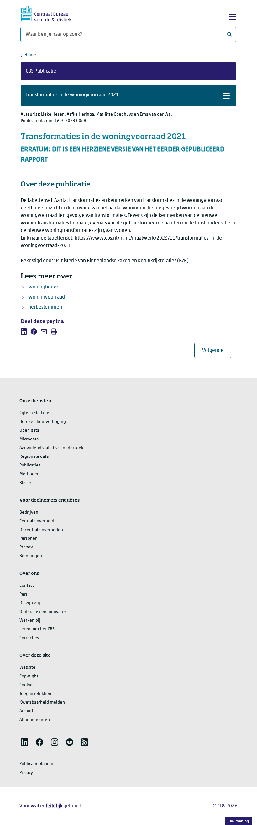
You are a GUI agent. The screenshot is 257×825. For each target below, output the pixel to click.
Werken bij (29, 620)
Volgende (216, 350)
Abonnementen (34, 720)
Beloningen (30, 556)
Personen (28, 539)
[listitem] (24, 331)
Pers (23, 594)
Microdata (29, 439)
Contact (26, 586)
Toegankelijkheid (36, 694)
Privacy (26, 547)
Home (30, 55)
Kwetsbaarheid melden (42, 702)
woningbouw (43, 287)
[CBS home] (46, 13)
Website (27, 668)
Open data (29, 431)
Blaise (25, 483)
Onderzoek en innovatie (42, 612)
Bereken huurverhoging (42, 422)
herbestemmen (45, 307)
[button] (128, 95)
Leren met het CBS (37, 629)
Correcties (29, 638)
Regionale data (34, 457)
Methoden (29, 474)
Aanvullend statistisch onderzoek (51, 448)
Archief (26, 711)
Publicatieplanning (37, 764)
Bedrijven (28, 512)
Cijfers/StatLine (34, 413)
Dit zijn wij (29, 603)
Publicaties (29, 465)
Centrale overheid (36, 521)
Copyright (28, 676)
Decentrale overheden (41, 530)
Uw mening (238, 821)
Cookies (26, 685)
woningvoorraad (46, 297)
